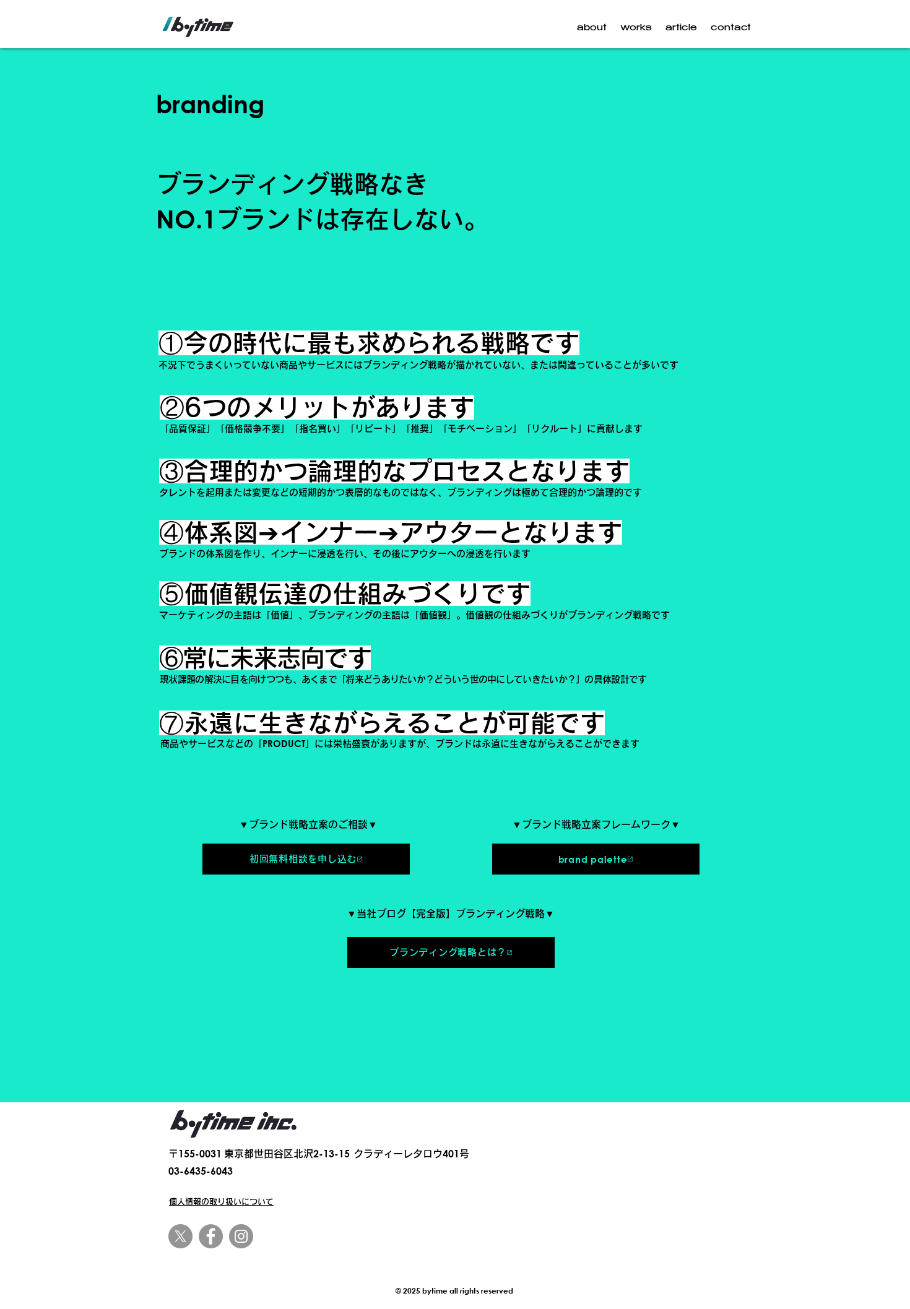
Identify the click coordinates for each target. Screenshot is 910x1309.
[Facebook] (211, 1236)
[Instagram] (241, 1236)
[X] (180, 1236)
